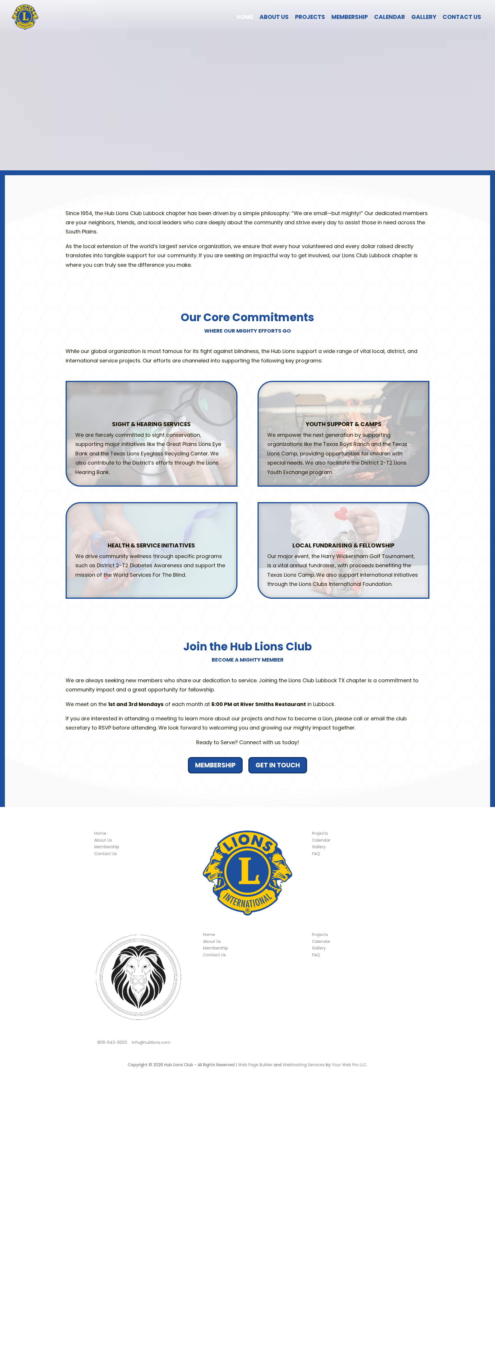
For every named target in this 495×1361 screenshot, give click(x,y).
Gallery (423, 17)
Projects (310, 17)
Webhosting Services (304, 1065)
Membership (349, 17)
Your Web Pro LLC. (349, 1065)
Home (245, 17)
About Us (274, 17)
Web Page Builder (255, 1065)
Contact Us (462, 17)
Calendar (389, 17)
